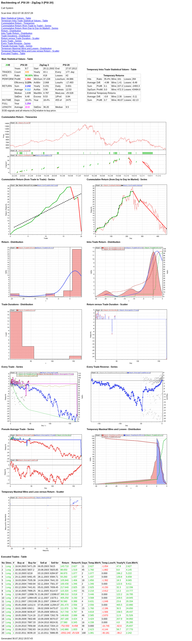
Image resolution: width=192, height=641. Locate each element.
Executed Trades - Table (13, 53)
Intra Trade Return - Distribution (16, 33)
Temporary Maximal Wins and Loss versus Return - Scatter (30, 51)
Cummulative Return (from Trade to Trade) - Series (26, 26)
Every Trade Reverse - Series (16, 43)
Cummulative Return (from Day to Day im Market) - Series (29, 28)
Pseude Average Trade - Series (16, 46)
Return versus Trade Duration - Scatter (20, 38)
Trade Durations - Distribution (15, 36)
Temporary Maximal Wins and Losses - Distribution (26, 48)
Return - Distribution (11, 31)
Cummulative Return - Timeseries (17, 23)
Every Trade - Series (11, 41)
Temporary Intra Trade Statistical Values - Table (24, 20)
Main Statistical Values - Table (16, 18)
